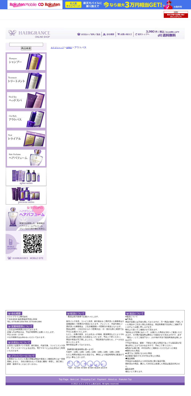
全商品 (69, 48)
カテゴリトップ (57, 48)
